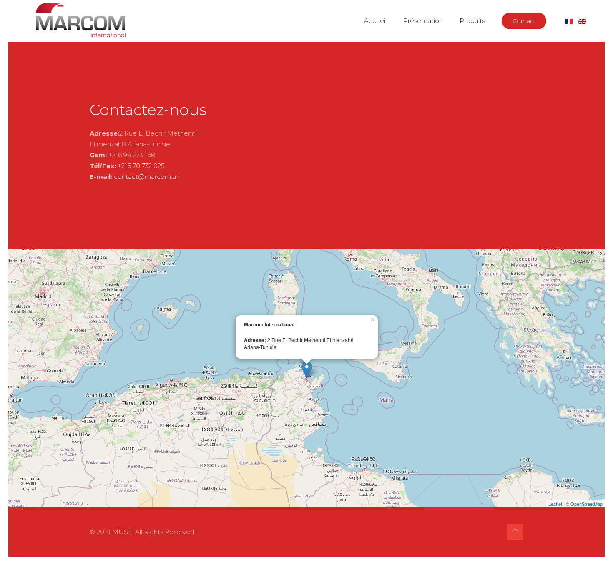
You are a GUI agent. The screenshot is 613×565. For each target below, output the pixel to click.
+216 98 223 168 (131, 155)
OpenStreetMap (586, 503)
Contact (524, 21)
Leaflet (555, 503)
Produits (472, 21)
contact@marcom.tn (146, 177)
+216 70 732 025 (141, 166)
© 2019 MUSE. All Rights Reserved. (143, 532)
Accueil (375, 21)
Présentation (423, 21)
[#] (515, 532)
